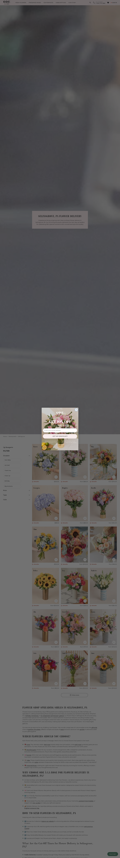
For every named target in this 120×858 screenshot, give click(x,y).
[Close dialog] (76, 409)
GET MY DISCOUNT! (60, 436)
